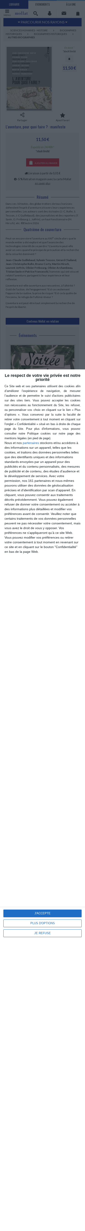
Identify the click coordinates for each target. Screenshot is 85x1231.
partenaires (31, 442)
